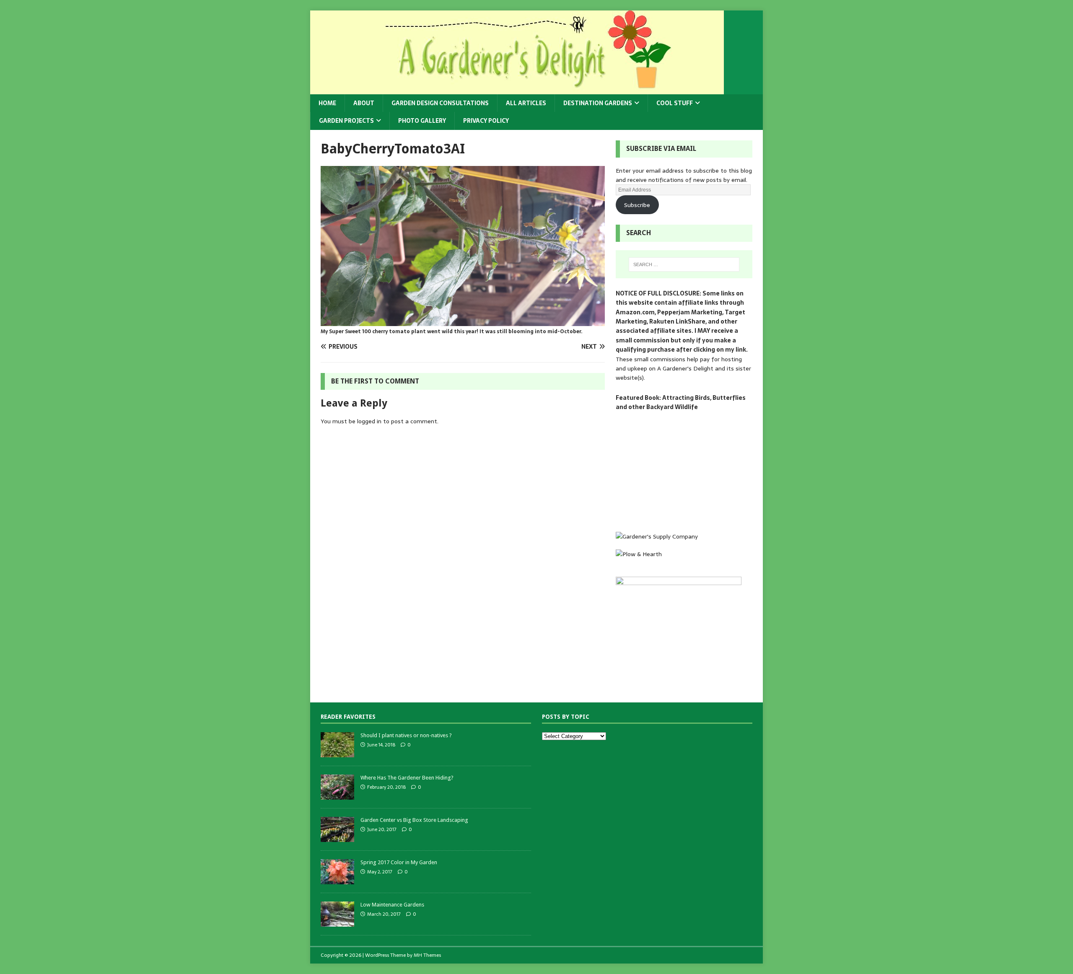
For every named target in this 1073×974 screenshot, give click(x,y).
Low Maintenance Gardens (392, 904)
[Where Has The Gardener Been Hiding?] (337, 794)
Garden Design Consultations (440, 103)
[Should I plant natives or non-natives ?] (337, 752)
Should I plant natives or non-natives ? (406, 735)
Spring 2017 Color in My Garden (398, 862)
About (363, 103)
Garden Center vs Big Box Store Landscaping (414, 820)
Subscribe (637, 205)
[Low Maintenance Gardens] (337, 921)
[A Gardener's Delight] (517, 89)
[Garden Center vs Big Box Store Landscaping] (337, 837)
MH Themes (427, 955)
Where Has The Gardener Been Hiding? (407, 778)
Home (327, 103)
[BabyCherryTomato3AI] (463, 321)
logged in (369, 421)
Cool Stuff (674, 103)
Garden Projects (346, 120)
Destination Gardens (597, 103)
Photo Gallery (422, 120)
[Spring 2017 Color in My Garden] (337, 879)
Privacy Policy (486, 120)
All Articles (526, 103)
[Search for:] (684, 264)
